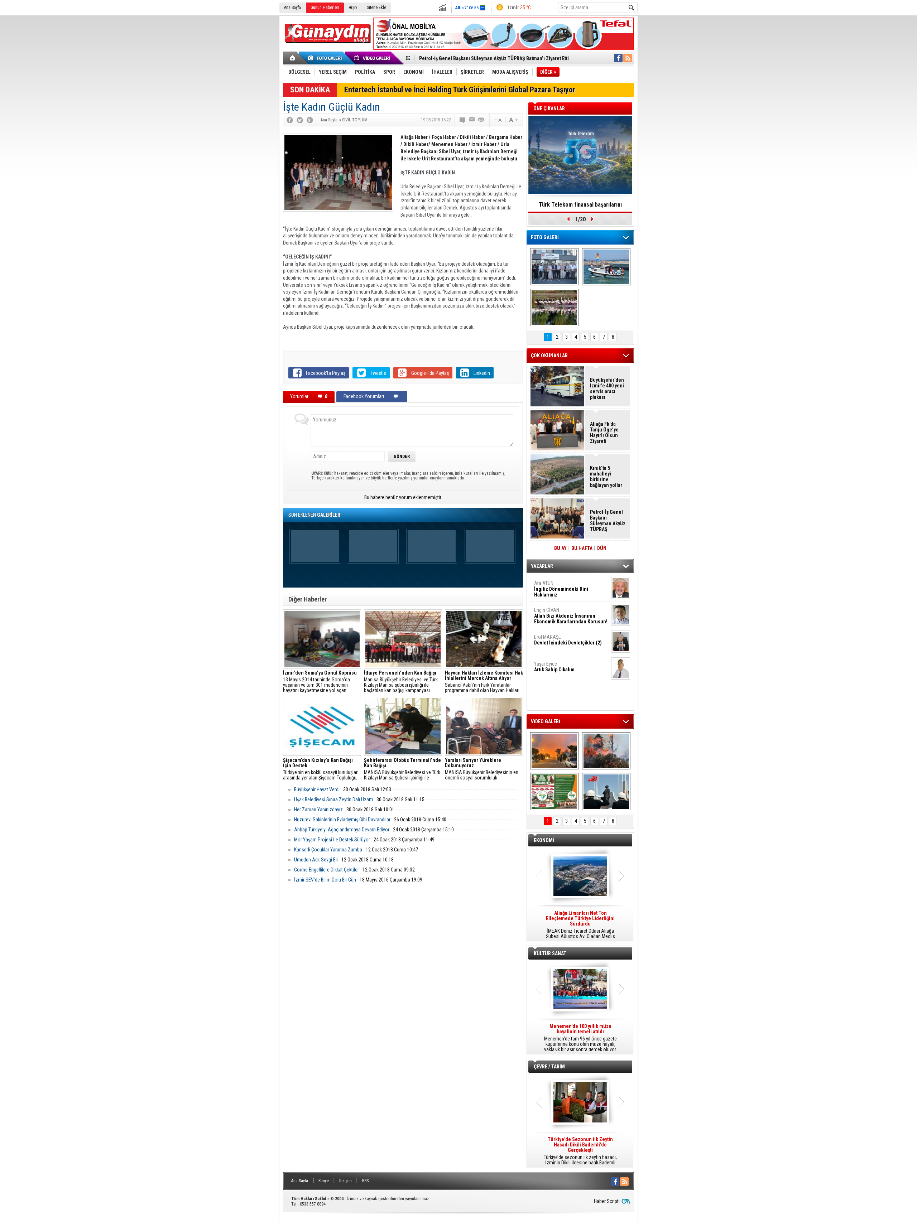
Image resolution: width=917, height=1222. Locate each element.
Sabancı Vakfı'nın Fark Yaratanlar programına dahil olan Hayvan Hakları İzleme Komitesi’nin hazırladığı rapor (484, 681)
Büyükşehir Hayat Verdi (317, 789)
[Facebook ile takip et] (618, 58)
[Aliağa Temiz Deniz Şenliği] (606, 266)
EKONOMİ (544, 840)
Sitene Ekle (376, 7)
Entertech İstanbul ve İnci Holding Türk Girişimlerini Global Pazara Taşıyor (459, 89)
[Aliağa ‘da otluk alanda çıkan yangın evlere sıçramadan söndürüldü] (554, 750)
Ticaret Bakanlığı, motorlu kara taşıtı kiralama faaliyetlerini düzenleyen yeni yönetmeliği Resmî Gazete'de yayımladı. (580, 925)
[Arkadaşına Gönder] (472, 120)
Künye (323, 1180)
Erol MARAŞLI (568, 640)
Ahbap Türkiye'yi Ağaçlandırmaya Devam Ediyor (341, 829)
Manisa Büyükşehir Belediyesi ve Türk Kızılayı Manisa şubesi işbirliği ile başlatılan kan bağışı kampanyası (401, 681)
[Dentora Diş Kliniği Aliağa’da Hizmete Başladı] (554, 266)
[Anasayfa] (293, 58)
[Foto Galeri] (326, 58)
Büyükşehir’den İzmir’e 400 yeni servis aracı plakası (607, 388)
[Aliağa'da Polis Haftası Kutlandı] (606, 791)
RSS (365, 1180)
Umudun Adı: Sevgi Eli (316, 860)
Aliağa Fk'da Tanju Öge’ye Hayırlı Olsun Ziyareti (604, 432)
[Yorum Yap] (463, 120)
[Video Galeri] (372, 58)
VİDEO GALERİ (545, 721)
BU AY (560, 548)
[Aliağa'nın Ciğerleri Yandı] (606, 750)
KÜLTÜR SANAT (550, 953)
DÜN (601, 548)
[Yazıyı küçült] (497, 120)
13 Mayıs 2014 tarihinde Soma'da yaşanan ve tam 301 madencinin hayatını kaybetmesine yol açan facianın (320, 681)
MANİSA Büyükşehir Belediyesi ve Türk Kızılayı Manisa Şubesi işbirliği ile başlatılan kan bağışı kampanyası (402, 769)
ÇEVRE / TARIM (549, 1066)
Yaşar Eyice (554, 666)
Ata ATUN (561, 589)
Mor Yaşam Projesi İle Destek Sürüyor (332, 839)
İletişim (345, 1180)
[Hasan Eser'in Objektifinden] (554, 307)
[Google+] (310, 120)
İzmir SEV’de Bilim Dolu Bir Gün (325, 880)
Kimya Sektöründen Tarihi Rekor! (580, 204)
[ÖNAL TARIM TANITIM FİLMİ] (554, 791)
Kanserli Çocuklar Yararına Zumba (328, 849)
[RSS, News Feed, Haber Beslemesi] (627, 58)
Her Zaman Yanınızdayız (318, 809)
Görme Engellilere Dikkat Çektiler (326, 870)
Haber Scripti (607, 1201)
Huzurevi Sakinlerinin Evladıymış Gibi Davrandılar (342, 819)
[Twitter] (300, 120)
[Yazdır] (481, 120)
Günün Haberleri (325, 7)
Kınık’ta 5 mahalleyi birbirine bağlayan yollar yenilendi (606, 476)
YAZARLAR (542, 566)
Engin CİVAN (571, 615)
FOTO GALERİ (545, 237)
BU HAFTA (581, 548)
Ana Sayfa (292, 7)
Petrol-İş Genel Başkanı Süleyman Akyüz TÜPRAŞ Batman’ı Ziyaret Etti (494, 58)
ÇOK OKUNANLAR (549, 355)
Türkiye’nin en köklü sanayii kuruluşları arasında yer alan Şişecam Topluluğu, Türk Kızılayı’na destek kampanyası (321, 769)
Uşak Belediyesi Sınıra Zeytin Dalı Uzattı (333, 799)
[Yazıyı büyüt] (513, 120)
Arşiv (353, 7)
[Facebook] (290, 120)
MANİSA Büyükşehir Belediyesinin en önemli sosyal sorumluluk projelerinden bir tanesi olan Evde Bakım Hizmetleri (481, 769)
